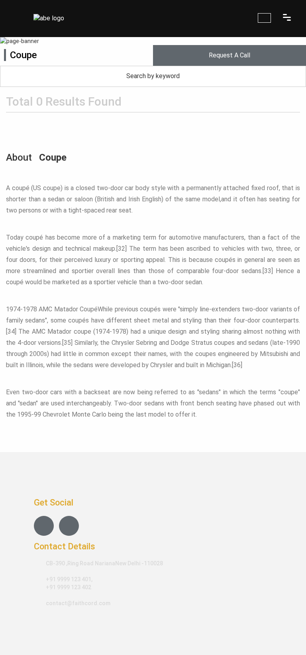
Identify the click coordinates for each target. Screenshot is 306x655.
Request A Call (229, 55)
